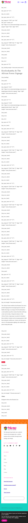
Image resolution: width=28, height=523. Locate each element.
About (5, 455)
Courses (5, 462)
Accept (4, 520)
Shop (5, 469)
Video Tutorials (7, 492)
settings (16, 517)
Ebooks (5, 488)
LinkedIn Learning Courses (10, 485)
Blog (5, 465)
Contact (5, 472)
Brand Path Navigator (8, 481)
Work (5, 459)
